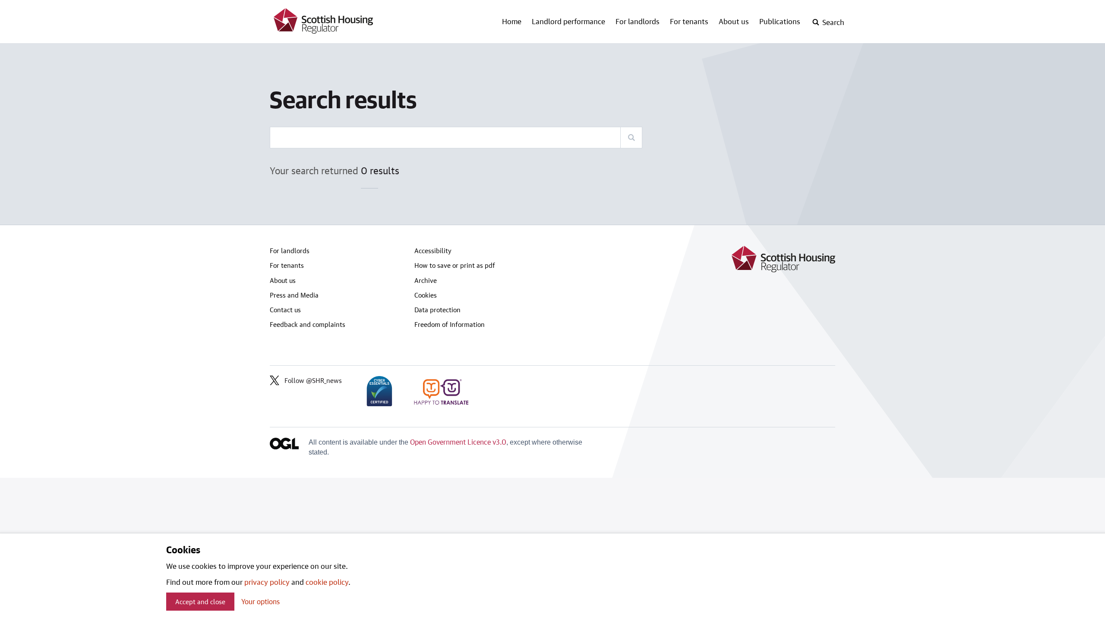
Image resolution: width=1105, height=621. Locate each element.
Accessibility (432, 250)
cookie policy (327, 581)
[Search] (631, 137)
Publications (779, 21)
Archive (425, 280)
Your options (260, 601)
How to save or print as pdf (454, 265)
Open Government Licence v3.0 (458, 442)
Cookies (425, 295)
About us (734, 21)
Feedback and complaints (307, 324)
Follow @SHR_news (313, 380)
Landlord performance (568, 21)
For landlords (638, 21)
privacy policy (267, 581)
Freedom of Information (449, 324)
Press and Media (294, 295)
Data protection (437, 310)
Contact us (285, 310)
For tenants (689, 21)
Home (511, 21)
